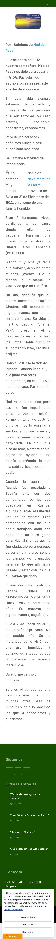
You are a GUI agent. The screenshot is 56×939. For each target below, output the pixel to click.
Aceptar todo (28, 917)
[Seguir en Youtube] (26, 771)
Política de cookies (13, 909)
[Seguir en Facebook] (9, 771)
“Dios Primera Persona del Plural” (29, 815)
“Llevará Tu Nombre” (22, 832)
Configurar (28, 932)
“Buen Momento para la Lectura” (29, 848)
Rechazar (28, 924)
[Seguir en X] (18, 771)
